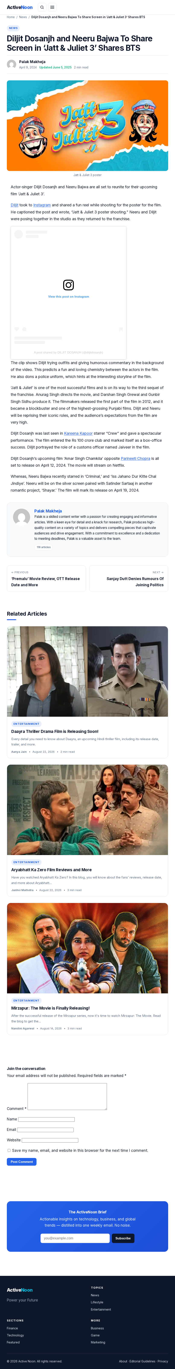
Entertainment (26, 723)
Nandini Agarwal (22, 1028)
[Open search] (42, 7)
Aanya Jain (19, 751)
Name (12, 1119)
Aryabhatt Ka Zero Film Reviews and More (51, 869)
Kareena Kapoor (78, 433)
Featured (13, 1342)
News (23, 17)
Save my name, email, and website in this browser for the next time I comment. (80, 1150)
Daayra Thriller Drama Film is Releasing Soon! (54, 731)
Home (11, 17)
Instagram (42, 205)
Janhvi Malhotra (22, 890)
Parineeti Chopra (135, 458)
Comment (16, 1109)
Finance (12, 1328)
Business (97, 1328)
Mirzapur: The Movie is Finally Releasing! (50, 1008)
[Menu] (52, 7)
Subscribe (123, 1238)
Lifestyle (97, 1302)
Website (14, 1140)
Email (11, 1129)
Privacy (163, 1361)
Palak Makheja (32, 62)
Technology (15, 1335)
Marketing (98, 1342)
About (123, 1361)
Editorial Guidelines (142, 1361)
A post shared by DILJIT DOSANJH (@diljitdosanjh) (68, 352)
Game (95, 1335)
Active (20, 7)
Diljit (14, 205)
